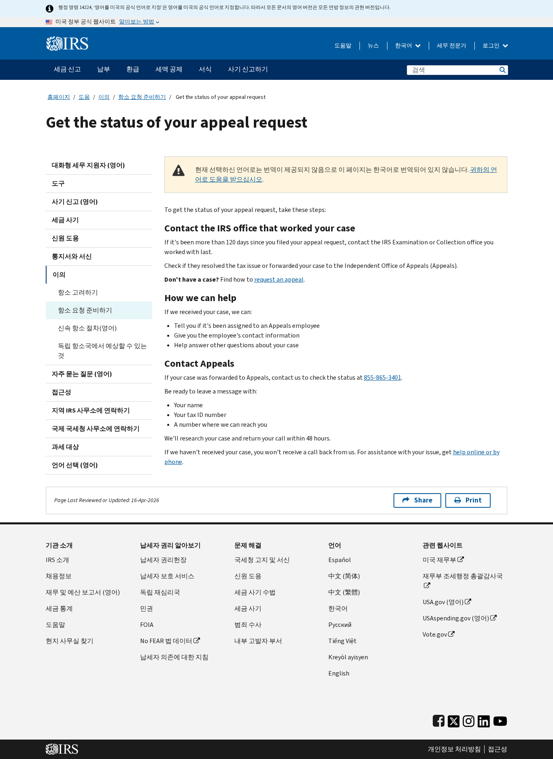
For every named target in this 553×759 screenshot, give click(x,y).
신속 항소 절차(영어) (87, 328)
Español (339, 560)
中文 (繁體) (344, 592)
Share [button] (423, 500)
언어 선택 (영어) (75, 465)
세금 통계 (59, 608)
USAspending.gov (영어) (456, 618)
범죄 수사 (248, 624)
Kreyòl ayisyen (348, 657)
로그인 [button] (492, 45)
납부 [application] (103, 69)
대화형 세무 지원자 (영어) (88, 165)
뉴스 (373, 45)
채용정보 (59, 576)
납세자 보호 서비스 (167, 576)
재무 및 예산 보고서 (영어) (83, 592)
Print (474, 500)
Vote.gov (435, 634)
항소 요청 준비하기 (142, 97)
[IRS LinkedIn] (484, 719)
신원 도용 (65, 238)
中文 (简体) (344, 576)
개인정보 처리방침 (454, 749)
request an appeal (279, 279)
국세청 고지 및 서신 (262, 560)
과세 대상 (65, 447)
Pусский (339, 624)
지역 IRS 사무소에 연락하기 (91, 410)
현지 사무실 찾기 (70, 641)
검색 (502, 70)
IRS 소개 (57, 560)
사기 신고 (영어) (75, 201)
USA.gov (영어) (443, 602)
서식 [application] (205, 69)
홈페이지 (58, 97)
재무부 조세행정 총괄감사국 (463, 576)
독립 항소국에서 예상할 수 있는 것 (102, 351)
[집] (67, 40)
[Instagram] (468, 719)
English (338, 673)
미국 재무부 (439, 560)
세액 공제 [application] (169, 69)
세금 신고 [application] (67, 69)
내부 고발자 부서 (258, 641)
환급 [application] (132, 69)
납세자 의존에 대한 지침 (174, 657)
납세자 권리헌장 (163, 560)
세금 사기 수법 (255, 592)
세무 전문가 (451, 45)
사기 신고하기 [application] (248, 69)
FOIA (146, 624)
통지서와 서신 (72, 256)
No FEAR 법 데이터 (166, 641)
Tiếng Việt (342, 641)
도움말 (342, 45)
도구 (58, 183)
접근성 (61, 392)
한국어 (404, 45)
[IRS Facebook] (439, 719)
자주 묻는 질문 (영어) (82, 374)
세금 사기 (65, 220)
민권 (146, 608)
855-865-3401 (382, 377)
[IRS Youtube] (500, 719)
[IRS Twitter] (454, 719)
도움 (84, 97)
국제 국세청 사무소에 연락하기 (96, 428)
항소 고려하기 (78, 292)
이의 (104, 97)
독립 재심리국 (160, 592)
